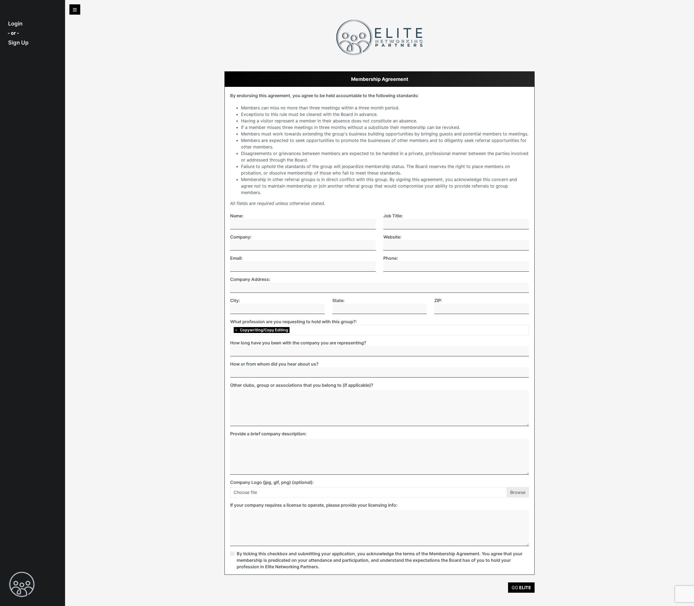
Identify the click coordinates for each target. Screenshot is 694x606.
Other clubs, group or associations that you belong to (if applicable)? (301, 385)
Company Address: (250, 279)
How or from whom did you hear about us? (274, 364)
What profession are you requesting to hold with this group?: (293, 321)
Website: (392, 237)
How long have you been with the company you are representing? (298, 342)
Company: (241, 237)
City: (235, 300)
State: (338, 300)
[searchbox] (292, 330)
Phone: (390, 258)
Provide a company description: (268, 433)
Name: (236, 215)
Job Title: (393, 215)
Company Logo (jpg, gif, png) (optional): (272, 482)
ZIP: (438, 300)
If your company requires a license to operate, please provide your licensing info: (313, 505)
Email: (236, 258)
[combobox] (379, 330)
